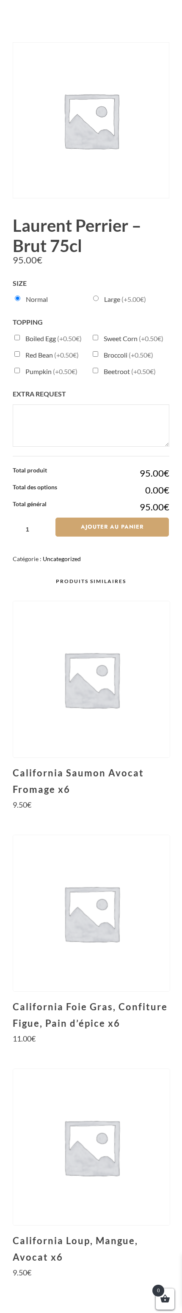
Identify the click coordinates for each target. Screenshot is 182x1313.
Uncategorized (62, 558)
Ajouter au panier (112, 527)
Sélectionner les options (91, 821)
